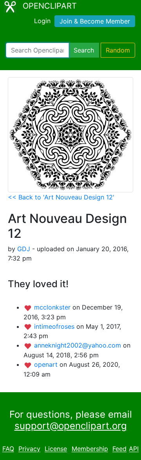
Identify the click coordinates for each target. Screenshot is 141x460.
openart (47, 364)
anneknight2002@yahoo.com (78, 345)
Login (42, 21)
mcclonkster (53, 307)
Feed (119, 449)
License (56, 449)
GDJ (23, 249)
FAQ (8, 449)
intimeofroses (55, 326)
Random (118, 50)
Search (84, 50)
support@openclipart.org (70, 425)
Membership (90, 449)
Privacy (29, 449)
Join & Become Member (95, 21)
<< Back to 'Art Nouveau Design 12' (61, 197)
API (134, 449)
